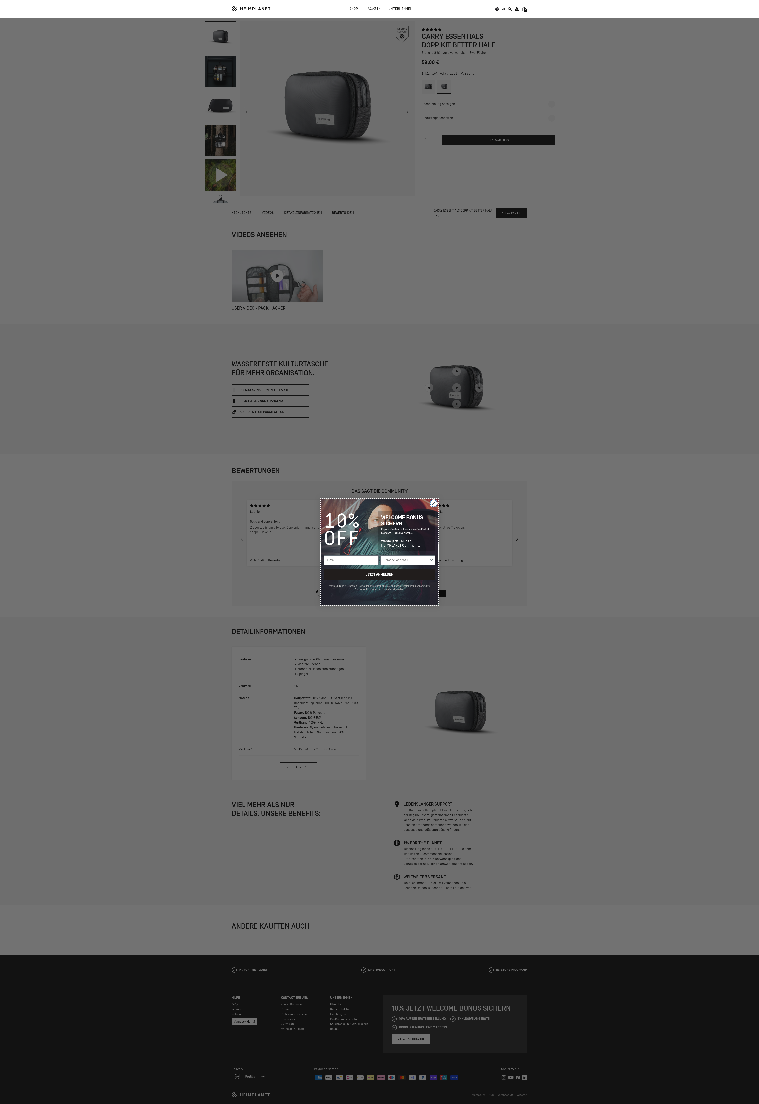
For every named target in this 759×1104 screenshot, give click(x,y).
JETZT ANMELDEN (379, 574)
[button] (503, 9)
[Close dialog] (433, 503)
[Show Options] (432, 560)
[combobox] (407, 560)
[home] (251, 8)
